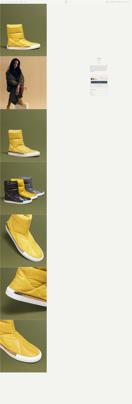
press (123, 1)
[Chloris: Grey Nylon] (93, 79)
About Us (12, 1)
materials (21, 1)
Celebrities (119, 1)
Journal (107, 1)
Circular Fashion (112, 1)
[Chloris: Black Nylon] (91, 79)
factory (16, 1)
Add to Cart (99, 82)
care (25, 1)
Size (101, 77)
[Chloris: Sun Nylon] (95, 79)
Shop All (7, 1)
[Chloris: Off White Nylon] (97, 79)
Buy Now (99, 85)
